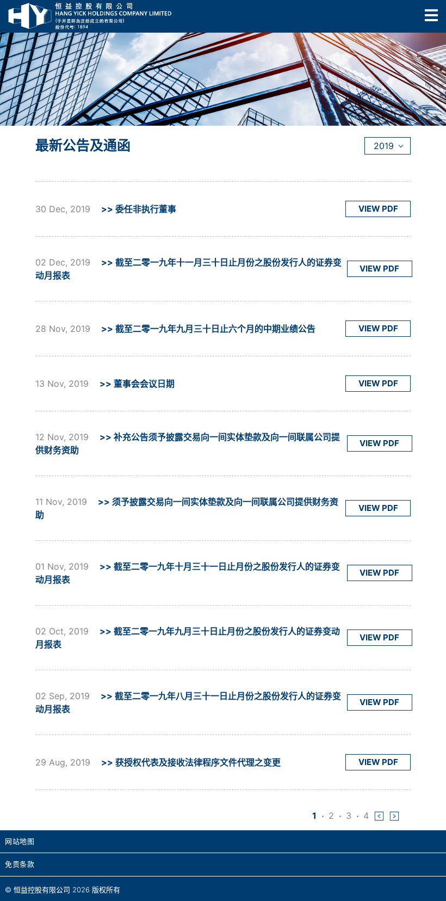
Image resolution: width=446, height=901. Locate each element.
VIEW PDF (378, 208)
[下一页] (394, 816)
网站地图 (19, 841)
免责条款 (19, 864)
